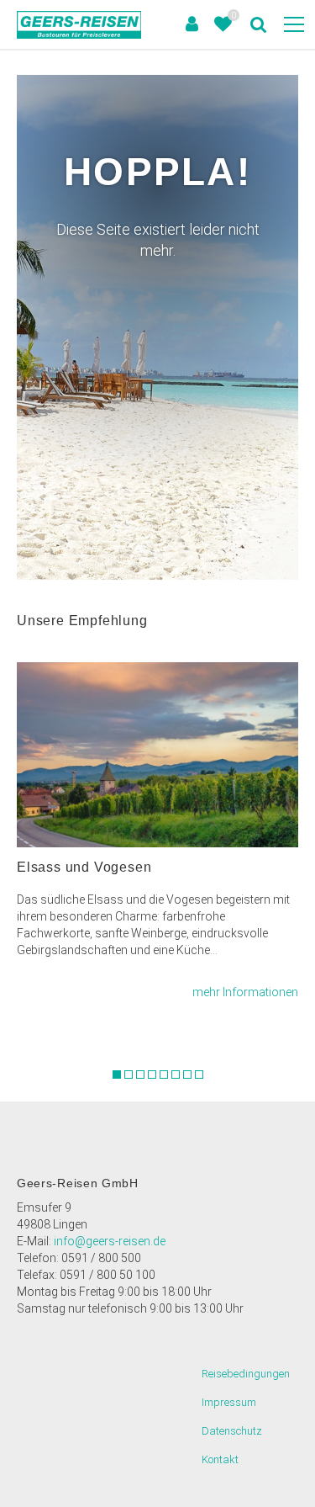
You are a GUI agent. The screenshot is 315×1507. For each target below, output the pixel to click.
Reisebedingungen (246, 1373)
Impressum (229, 1402)
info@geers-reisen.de (109, 1241)
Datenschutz (232, 1431)
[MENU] (294, 25)
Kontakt (220, 1459)
